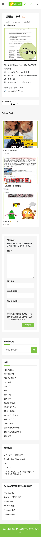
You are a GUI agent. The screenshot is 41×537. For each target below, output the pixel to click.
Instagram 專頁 (9, 514)
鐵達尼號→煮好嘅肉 (10, 150)
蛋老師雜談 (27, 22)
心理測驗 (7, 382)
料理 (6, 390)
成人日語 (7, 386)
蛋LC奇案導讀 (9, 403)
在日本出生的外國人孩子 (13, 455)
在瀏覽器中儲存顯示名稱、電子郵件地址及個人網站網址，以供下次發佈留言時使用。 (19, 317)
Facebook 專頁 (9, 510)
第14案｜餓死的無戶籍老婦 (14, 459)
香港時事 (7, 436)
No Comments (10, 25)
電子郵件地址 (13, 291)
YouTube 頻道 (9, 505)
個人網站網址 (12, 301)
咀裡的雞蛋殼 (9, 370)
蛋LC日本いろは (10, 407)
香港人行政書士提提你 (12, 432)
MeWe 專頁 (8, 501)
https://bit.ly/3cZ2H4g (14, 91)
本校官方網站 (9, 492)
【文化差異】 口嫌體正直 (12, 186)
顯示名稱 (11, 281)
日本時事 (7, 399)
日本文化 (7, 394)
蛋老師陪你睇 (9, 419)
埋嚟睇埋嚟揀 (9, 374)
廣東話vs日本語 (10, 378)
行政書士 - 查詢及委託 (12, 497)
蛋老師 (7, 22)
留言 (9, 250)
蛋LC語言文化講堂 (11, 415)
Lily (5, 463)
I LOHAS (7, 467)
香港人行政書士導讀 (11, 427)
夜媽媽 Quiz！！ (10, 221)
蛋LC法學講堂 (9, 411)
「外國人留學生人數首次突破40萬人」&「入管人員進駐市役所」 (19, 472)
